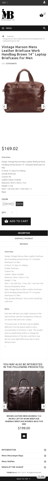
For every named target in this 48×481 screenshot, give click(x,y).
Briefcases (10, 36)
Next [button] (43, 106)
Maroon (19, 204)
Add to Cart (18, 221)
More (4, 192)
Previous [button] (4, 106)
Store (11, 472)
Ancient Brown (8, 204)
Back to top (22, 479)
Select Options (24, 436)
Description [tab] (24, 233)
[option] (24, 90)
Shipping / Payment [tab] (24, 238)
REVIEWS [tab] (24, 244)
